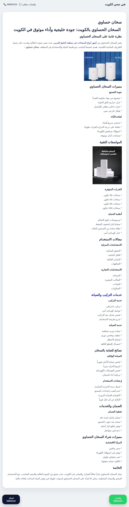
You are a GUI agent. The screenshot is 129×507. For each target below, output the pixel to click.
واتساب (117, 499)
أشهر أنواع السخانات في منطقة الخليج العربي (75, 43)
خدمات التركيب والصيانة (106, 294)
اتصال (11, 499)
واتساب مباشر (29, 4)
